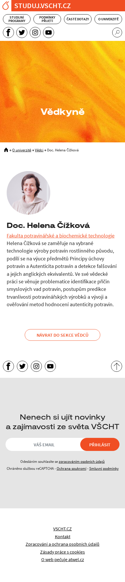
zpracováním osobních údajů (82, 461)
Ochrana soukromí (71, 468)
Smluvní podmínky (104, 468)
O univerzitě (108, 19)
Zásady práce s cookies (62, 552)
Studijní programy (16, 19)
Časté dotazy (78, 19)
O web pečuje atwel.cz (62, 559)
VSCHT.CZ (62, 529)
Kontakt (62, 536)
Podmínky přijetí (47, 19)
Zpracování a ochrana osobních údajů (62, 544)
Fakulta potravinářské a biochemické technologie (61, 236)
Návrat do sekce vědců (62, 335)
